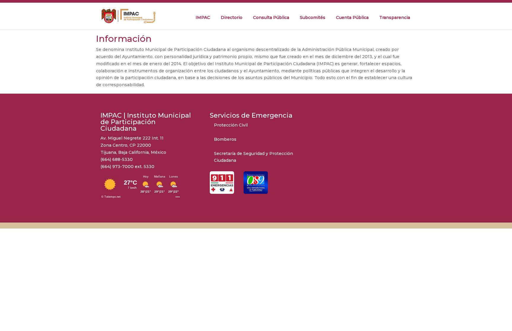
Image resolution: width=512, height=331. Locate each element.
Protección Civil (231, 125)
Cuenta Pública (352, 17)
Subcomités (312, 17)
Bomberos (225, 139)
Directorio (231, 17)
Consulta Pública (271, 17)
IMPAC (203, 17)
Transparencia (394, 17)
